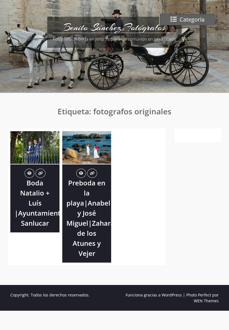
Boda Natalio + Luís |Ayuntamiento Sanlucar (40, 203)
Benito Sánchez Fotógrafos (114, 27)
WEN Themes (206, 300)
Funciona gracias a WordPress (154, 295)
